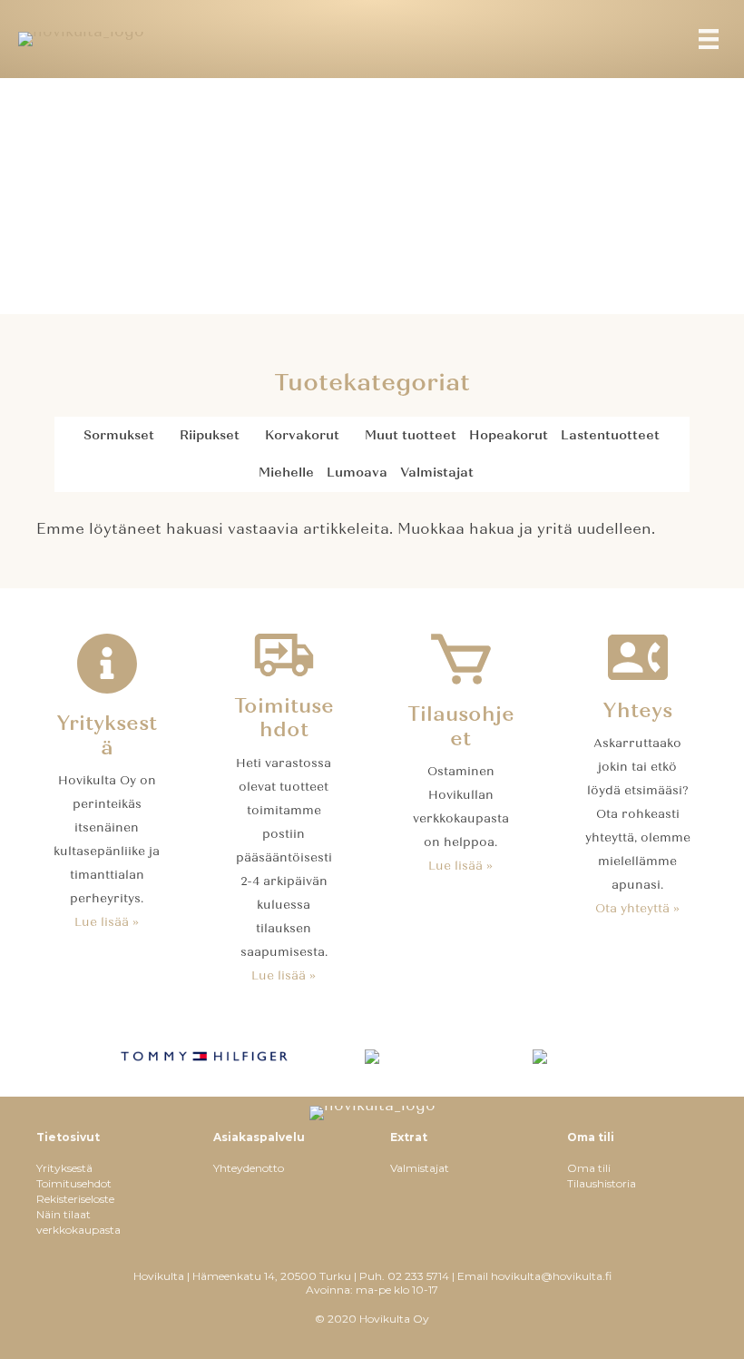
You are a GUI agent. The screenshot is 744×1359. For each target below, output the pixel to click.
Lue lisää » (106, 922)
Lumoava (357, 472)
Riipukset (210, 435)
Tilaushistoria (601, 1183)
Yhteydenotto (248, 1168)
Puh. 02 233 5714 (404, 1276)
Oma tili (589, 1168)
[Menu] (708, 39)
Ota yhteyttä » (637, 908)
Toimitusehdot (74, 1183)
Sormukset (118, 435)
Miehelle (286, 472)
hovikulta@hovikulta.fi (551, 1276)
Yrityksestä (64, 1168)
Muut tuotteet (410, 435)
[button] (163, 436)
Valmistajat (437, 472)
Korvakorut (302, 435)
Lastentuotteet (610, 435)
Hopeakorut (508, 435)
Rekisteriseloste (75, 1199)
